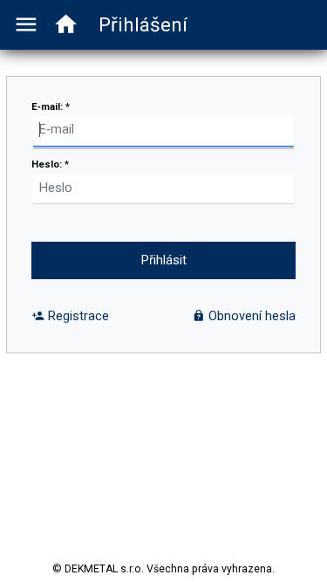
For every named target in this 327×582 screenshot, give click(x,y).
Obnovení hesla (250, 316)
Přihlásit (164, 260)
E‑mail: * (50, 107)
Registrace (76, 316)
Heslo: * (50, 164)
